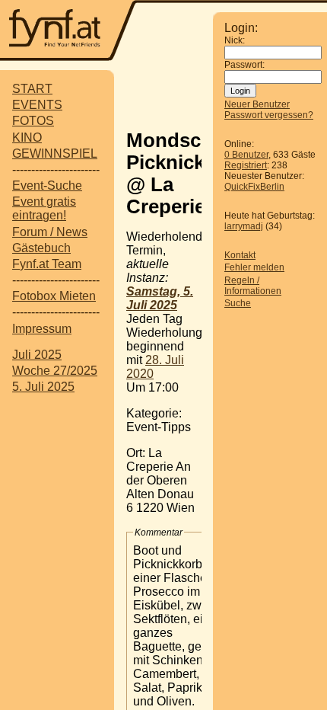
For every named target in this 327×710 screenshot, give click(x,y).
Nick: (234, 40)
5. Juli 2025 (43, 386)
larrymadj (243, 226)
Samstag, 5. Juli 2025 (159, 298)
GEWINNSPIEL (54, 153)
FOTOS (33, 120)
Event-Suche (47, 185)
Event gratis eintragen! (44, 208)
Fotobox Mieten (54, 295)
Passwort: (244, 64)
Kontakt (240, 255)
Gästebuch (41, 247)
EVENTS (37, 104)
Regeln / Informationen (252, 285)
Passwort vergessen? (268, 115)
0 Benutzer (246, 154)
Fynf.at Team (46, 263)
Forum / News (49, 231)
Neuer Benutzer (257, 104)
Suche (237, 303)
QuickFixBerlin (254, 186)
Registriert (245, 165)
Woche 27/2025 (54, 370)
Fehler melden (254, 267)
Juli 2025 (37, 354)
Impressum (41, 328)
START (32, 88)
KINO (27, 137)
